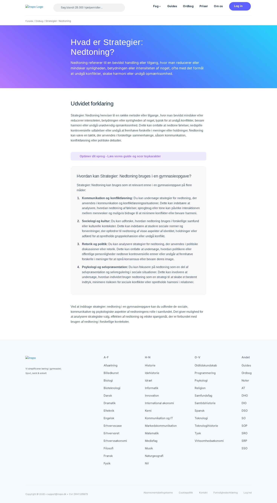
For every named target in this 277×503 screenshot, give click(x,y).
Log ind (248, 492)
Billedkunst (111, 373)
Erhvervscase (113, 425)
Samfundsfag (203, 395)
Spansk (199, 410)
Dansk (108, 395)
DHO (245, 395)
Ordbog (188, 6)
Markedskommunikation (161, 425)
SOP (244, 425)
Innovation (152, 395)
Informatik (151, 388)
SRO (244, 433)
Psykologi (201, 380)
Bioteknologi (112, 388)
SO (244, 418)
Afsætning (110, 365)
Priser (204, 6)
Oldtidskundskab (206, 365)
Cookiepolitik (186, 492)
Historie (150, 365)
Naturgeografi (154, 456)
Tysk (198, 433)
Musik (149, 448)
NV (147, 463)
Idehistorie (152, 373)
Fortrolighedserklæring (225, 492)
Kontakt (203, 492)
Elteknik (109, 410)
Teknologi (201, 418)
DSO (245, 410)
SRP (244, 441)
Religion (200, 388)
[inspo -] (36, 8)
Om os (218, 6)
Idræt (148, 380)
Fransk (108, 456)
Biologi (108, 380)
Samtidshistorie (205, 403)
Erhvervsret (111, 433)
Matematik (152, 433)
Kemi (148, 410)
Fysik (107, 463)
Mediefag (151, 441)
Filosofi (108, 448)
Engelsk (109, 418)
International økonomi (159, 403)
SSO (244, 448)
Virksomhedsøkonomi (209, 441)
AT (243, 388)
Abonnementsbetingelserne (158, 492)
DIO (244, 403)
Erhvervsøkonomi (115, 441)
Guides (172, 6)
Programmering (205, 373)
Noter (245, 380)
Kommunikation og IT (159, 418)
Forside (29, 21)
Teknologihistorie (206, 425)
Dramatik (110, 403)
